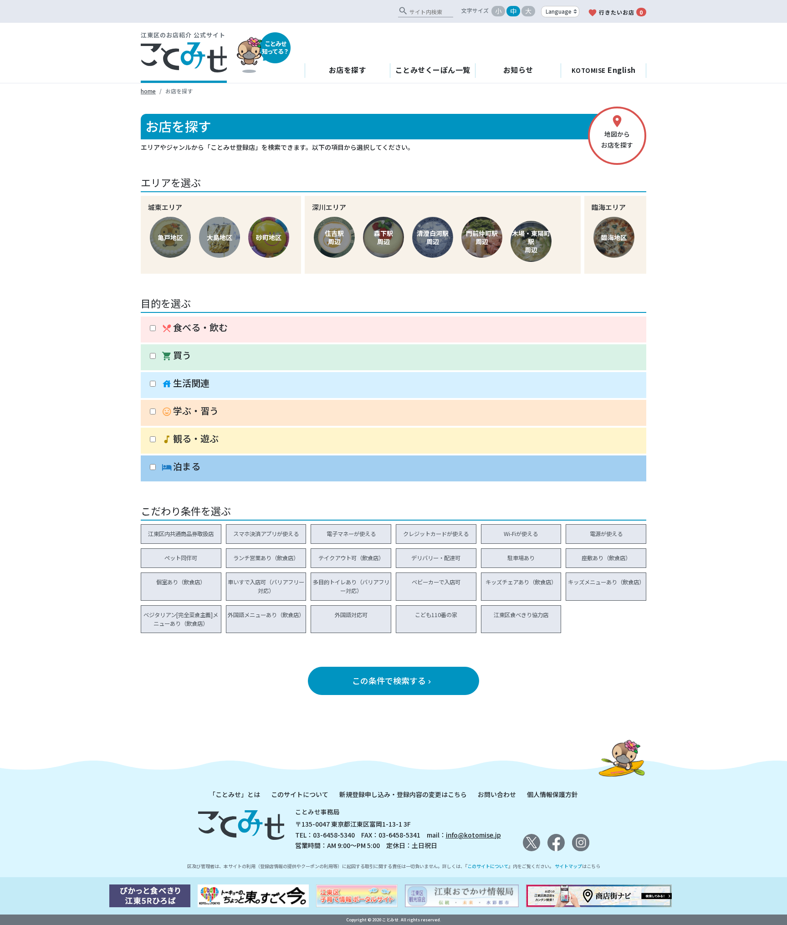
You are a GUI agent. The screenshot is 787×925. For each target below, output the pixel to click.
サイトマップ (568, 866)
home (148, 91)
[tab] (393, 330)
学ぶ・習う (190, 411)
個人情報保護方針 (552, 794)
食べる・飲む (195, 327)
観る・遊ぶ (190, 439)
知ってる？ (275, 47)
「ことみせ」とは (234, 794)
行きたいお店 (615, 12)
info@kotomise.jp (473, 834)
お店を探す (348, 69)
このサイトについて (299, 794)
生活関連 (186, 383)
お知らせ (518, 69)
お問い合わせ (497, 794)
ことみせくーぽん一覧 (432, 69)
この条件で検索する (392, 680)
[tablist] (393, 399)
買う (176, 355)
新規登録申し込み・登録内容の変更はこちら (403, 794)
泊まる (181, 466)
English (604, 69)
